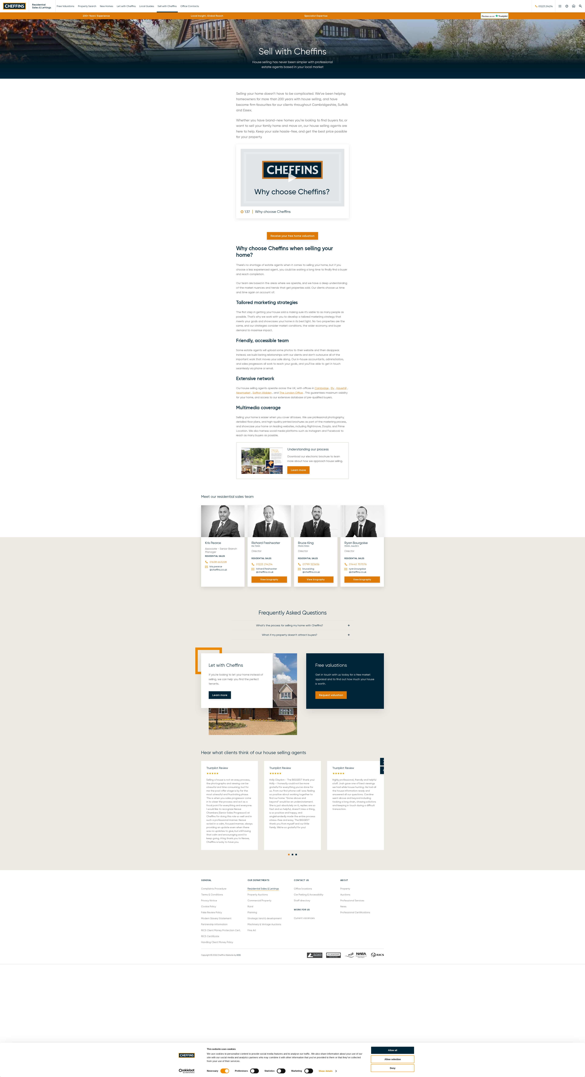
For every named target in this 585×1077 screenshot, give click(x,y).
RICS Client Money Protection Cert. (221, 930)
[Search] (580, 6)
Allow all (392, 1050)
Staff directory (302, 900)
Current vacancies (304, 918)
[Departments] (560, 6)
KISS (239, 955)
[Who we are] (567, 6)
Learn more (298, 470)
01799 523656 (311, 564)
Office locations (303, 888)
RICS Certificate (210, 936)
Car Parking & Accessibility (308, 894)
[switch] (254, 1070)
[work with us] (573, 6)
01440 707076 (358, 564)
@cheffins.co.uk (218, 568)
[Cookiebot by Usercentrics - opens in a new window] (186, 1071)
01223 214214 (264, 564)
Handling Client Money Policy (217, 942)
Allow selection (393, 1059)
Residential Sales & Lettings (41, 6)
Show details (326, 1071)
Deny (392, 1068)
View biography (269, 579)
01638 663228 (218, 562)
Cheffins (14, 6)
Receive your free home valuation (292, 236)
